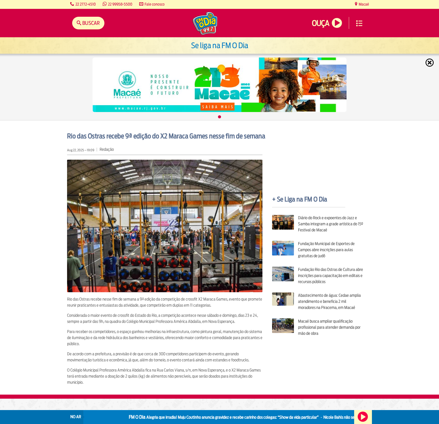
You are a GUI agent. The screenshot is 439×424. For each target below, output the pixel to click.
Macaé (363, 4)
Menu (359, 23)
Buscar (90, 23)
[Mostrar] (219, 116)
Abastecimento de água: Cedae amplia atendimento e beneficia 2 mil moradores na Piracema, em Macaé (329, 301)
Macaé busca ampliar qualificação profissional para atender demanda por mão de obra (329, 327)
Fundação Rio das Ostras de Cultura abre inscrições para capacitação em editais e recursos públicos (330, 275)
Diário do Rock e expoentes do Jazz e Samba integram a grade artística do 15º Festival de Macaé (330, 223)
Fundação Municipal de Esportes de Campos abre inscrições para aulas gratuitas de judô (326, 249)
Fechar (430, 62)
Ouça (320, 23)
